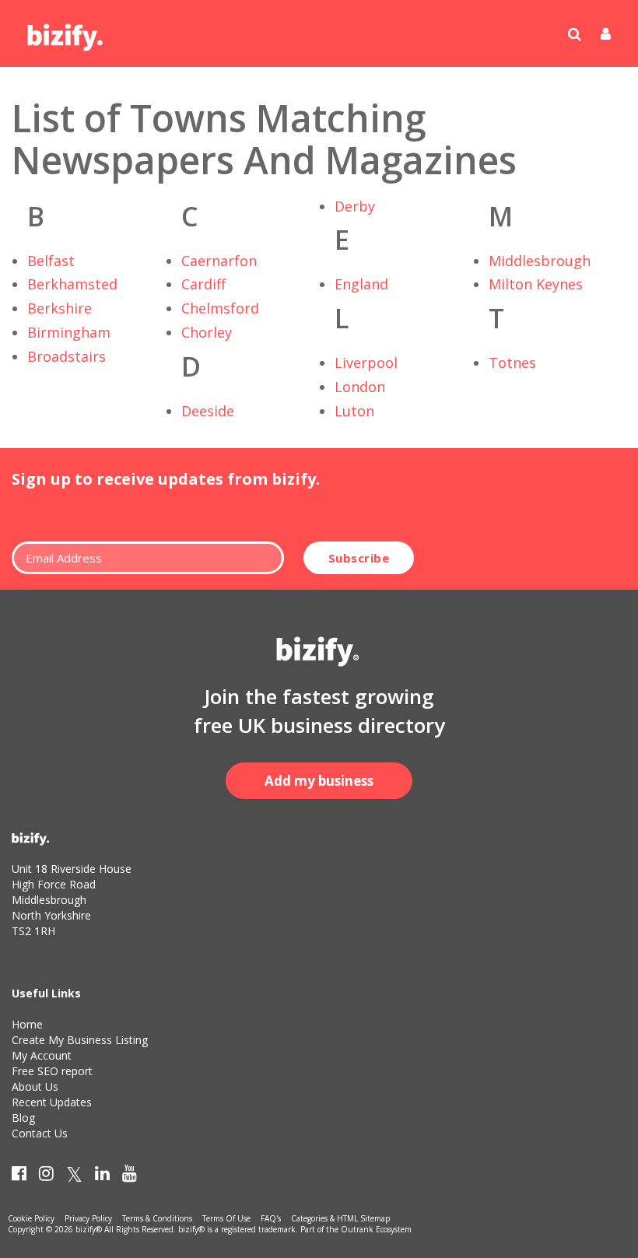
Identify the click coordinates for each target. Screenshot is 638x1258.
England (361, 284)
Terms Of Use (226, 1218)
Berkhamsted (72, 284)
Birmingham (68, 332)
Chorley (206, 332)
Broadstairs (66, 356)
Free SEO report (52, 1071)
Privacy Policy (88, 1218)
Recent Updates (52, 1102)
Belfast (51, 260)
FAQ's (271, 1218)
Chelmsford (220, 308)
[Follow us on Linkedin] (102, 1176)
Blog (23, 1117)
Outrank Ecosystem (376, 1229)
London (360, 386)
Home (27, 1024)
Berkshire (59, 308)
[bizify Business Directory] (66, 32)
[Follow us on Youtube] (129, 1176)
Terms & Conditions (157, 1218)
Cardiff (203, 284)
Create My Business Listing (80, 1039)
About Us (35, 1086)
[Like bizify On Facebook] (19, 1176)
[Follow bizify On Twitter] (74, 1176)
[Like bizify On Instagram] (46, 1176)
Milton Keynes (536, 284)
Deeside (207, 410)
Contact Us (40, 1133)
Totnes (512, 362)
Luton (354, 410)
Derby (355, 206)
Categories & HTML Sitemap (340, 1218)
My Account (42, 1055)
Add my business (319, 781)
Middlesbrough (540, 260)
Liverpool (366, 362)
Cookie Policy (31, 1218)
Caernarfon (219, 260)
